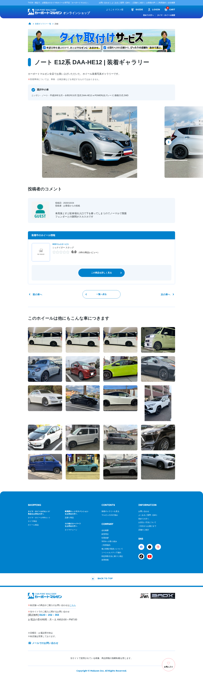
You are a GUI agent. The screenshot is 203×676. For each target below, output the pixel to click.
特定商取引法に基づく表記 (112, 556)
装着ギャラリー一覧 (43, 24)
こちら (73, 605)
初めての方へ (148, 15)
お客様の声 (150, 3)
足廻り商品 (69, 518)
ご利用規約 (161, 3)
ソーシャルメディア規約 (111, 553)
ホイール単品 (33, 525)
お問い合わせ (104, 3)
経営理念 (105, 534)
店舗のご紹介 (138, 3)
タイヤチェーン (71, 530)
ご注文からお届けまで (147, 526)
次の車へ (165, 294)
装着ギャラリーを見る (110, 511)
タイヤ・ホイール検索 (166, 15)
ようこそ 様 (114, 9)
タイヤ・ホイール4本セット (39, 518)
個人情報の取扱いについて (112, 549)
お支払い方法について (147, 522)
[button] (34, 142)
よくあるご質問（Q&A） (121, 3)
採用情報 (105, 560)
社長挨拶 (105, 538)
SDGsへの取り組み (109, 541)
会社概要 (171, 3)
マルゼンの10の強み (110, 515)
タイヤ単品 (32, 521)
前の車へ (37, 294)
